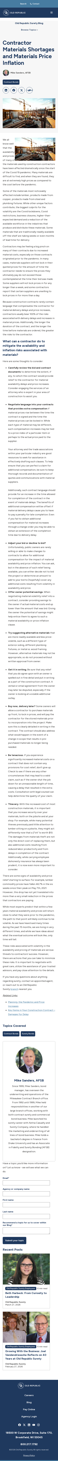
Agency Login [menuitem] (29, 1416)
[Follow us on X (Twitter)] (24, 1425)
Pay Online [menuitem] (29, 1409)
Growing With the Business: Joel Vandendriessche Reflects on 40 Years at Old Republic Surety (25, 1355)
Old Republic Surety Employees (20, 1288)
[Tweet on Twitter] (21, 90)
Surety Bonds (28, 1034)
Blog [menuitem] (29, 1402)
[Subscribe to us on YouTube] (33, 1425)
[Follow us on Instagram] (38, 1425)
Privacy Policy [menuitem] (29, 1455)
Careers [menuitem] (29, 1395)
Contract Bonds (11, 82)
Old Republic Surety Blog (29, 23)
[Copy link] (29, 90)
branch (14, 989)
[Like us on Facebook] (19, 1425)
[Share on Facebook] (14, 90)
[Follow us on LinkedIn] (29, 1425)
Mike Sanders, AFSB (29, 1080)
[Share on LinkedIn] (6, 90)
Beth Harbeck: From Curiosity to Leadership (26, 1294)
